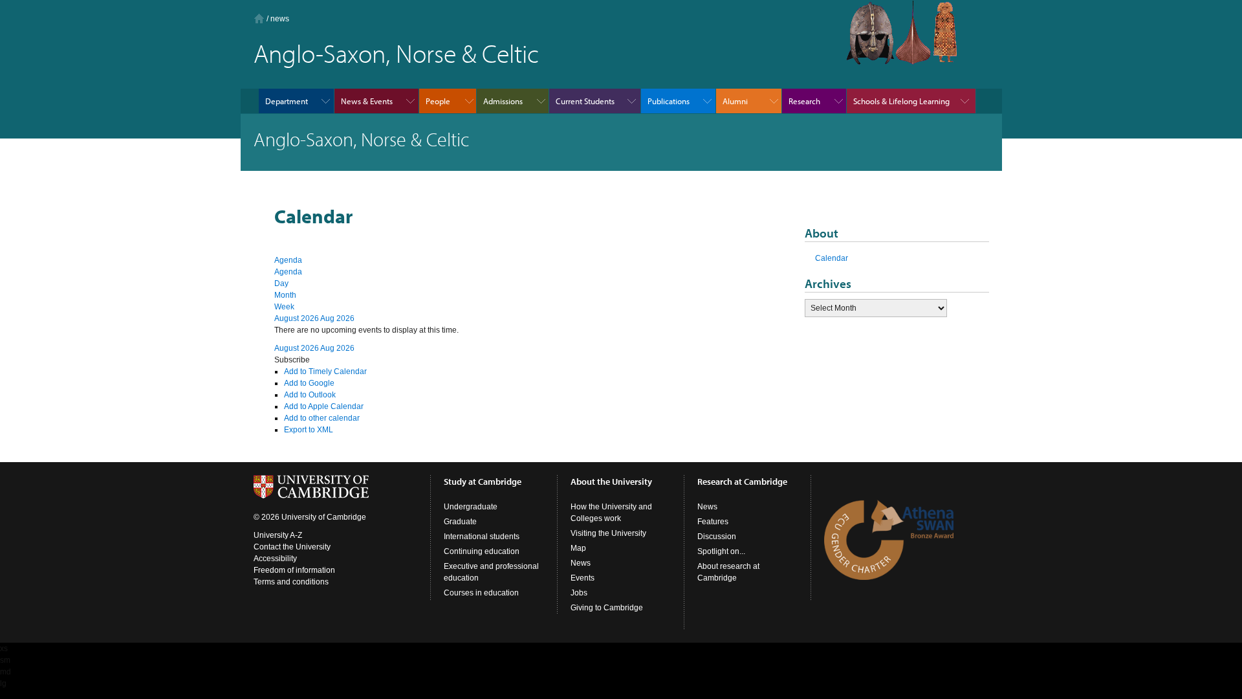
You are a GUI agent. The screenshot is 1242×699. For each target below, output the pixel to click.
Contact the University (292, 546)
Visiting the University (608, 533)
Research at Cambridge (742, 481)
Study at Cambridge (482, 481)
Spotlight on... (721, 551)
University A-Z (278, 535)
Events (582, 577)
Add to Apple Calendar (324, 406)
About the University (611, 481)
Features (712, 521)
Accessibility (275, 558)
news (279, 18)
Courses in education (481, 592)
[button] (292, 359)
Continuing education (481, 551)
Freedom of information (294, 570)
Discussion (716, 536)
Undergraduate (470, 506)
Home (259, 18)
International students (481, 536)
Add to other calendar (322, 418)
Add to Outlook (310, 394)
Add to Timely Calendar (325, 371)
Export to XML (308, 429)
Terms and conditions (291, 581)
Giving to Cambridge (607, 607)
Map (578, 548)
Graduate (460, 521)
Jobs (579, 592)
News (581, 563)
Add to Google (309, 383)
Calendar (831, 258)
